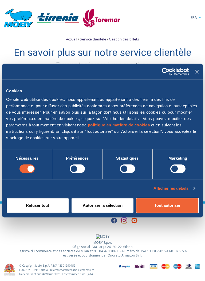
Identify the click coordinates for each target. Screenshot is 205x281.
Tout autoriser (167, 205)
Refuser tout (37, 205)
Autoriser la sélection (103, 205)
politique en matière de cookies (119, 125)
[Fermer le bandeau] (197, 71)
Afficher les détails (171, 188)
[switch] (77, 168)
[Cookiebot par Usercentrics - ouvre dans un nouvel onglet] (165, 72)
